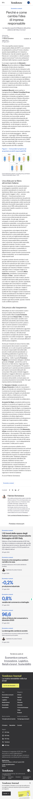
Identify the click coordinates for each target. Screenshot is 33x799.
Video (19, 710)
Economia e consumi (8, 483)
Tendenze (7, 742)
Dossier (19, 700)
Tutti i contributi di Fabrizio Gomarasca (18, 515)
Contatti (19, 725)
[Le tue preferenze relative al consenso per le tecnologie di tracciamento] (31, 599)
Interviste (19, 705)
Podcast (19, 712)
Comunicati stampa (22, 707)
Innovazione (10, 660)
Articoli (19, 695)
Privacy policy (4, 777)
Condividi (26, 38)
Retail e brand (9, 664)
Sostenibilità (24, 664)
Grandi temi (5, 707)
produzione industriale (11, 583)
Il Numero (20, 702)
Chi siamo (4, 725)
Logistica (23, 660)
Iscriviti (5, 793)
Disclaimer (18, 777)
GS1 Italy (7, 732)
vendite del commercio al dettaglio (15, 599)
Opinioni (19, 697)
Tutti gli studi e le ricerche (8, 719)
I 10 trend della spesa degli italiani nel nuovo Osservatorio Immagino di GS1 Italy (16, 536)
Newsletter (12, 725)
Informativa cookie (10, 777)
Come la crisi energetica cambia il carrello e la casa (15, 561)
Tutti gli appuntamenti (23, 719)
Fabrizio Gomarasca (8, 38)
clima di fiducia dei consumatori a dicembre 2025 (15, 616)
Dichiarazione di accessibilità (27, 777)
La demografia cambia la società (14, 631)
